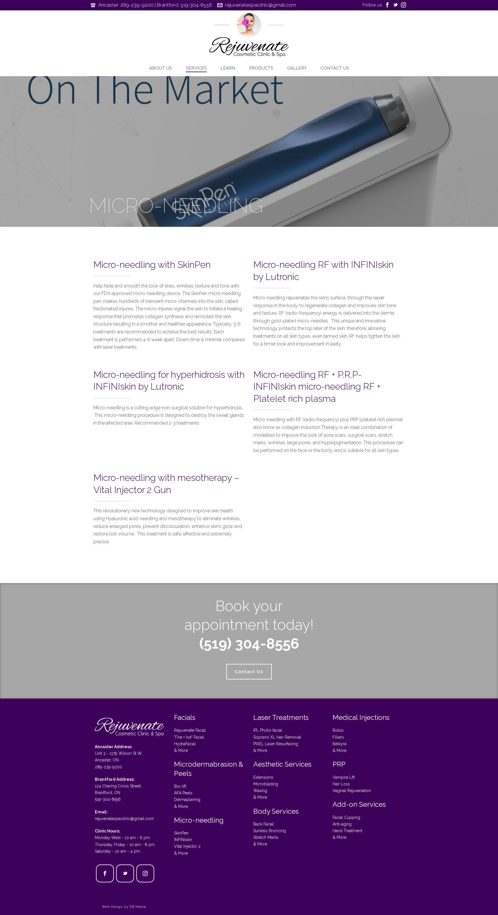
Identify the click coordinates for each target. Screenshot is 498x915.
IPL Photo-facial (267, 730)
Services (196, 68)
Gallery (297, 68)
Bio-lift (180, 786)
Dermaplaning (187, 799)
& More (181, 750)
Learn (227, 68)
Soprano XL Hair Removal (277, 737)
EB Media (138, 907)
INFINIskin (183, 839)
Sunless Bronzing (269, 830)
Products (261, 68)
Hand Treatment (347, 830)
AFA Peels (183, 793)
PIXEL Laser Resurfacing (275, 744)
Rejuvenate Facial (190, 730)
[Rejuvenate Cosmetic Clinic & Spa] (249, 36)
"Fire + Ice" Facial (189, 737)
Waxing (260, 790)
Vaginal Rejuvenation (352, 790)
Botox (338, 730)
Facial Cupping (346, 817)
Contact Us (334, 68)
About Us (160, 68)
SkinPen (181, 833)
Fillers (338, 737)
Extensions (263, 777)
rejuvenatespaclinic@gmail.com (260, 5)
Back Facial (263, 824)
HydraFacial (185, 744)
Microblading (265, 784)
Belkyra (339, 744)
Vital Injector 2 (187, 846)
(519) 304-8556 (249, 643)
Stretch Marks (265, 837)
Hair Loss (341, 784)
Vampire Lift (344, 777)
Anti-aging (342, 824)
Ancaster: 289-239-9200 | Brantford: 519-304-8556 (155, 5)
